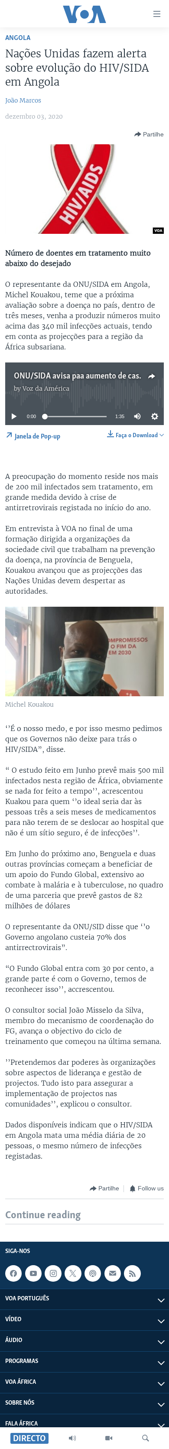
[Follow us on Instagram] (53, 1273)
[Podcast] (92, 1273)
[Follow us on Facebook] (13, 1273)
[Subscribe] (112, 1273)
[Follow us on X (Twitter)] (73, 1273)
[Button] (149, 134)
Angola (17, 38)
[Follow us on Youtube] (33, 1273)
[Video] (109, 1438)
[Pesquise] (146, 1438)
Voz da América (46, 388)
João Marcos (23, 100)
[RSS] (132, 1273)
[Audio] (72, 1438)
